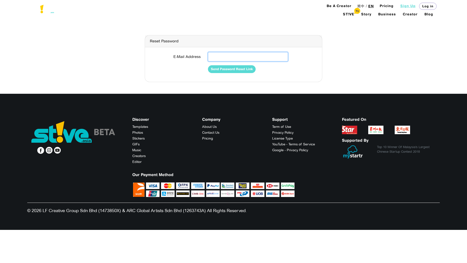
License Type (282, 138)
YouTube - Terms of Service (293, 144)
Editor (137, 162)
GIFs (136, 144)
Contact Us (210, 132)
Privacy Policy (283, 132)
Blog (428, 14)
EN (371, 6)
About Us (209, 127)
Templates (140, 127)
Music (136, 150)
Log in (427, 6)
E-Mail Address (187, 56)
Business (387, 14)
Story (366, 14)
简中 (361, 6)
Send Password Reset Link (232, 69)
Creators (139, 156)
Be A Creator (339, 6)
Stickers (138, 138)
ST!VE (348, 14)
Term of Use (281, 127)
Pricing (387, 6)
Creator (410, 14)
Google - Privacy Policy (290, 150)
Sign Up (408, 6)
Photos (137, 132)
